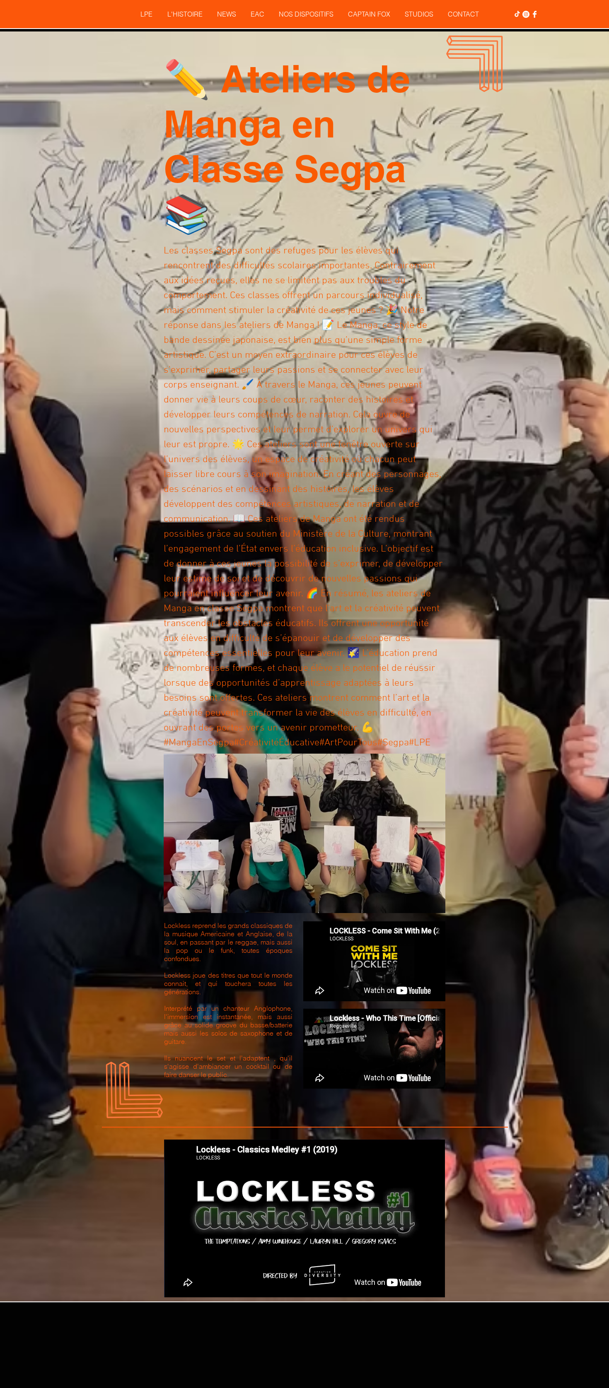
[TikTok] (517, 14)
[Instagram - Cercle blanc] (525, 14)
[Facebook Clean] (534, 14)
